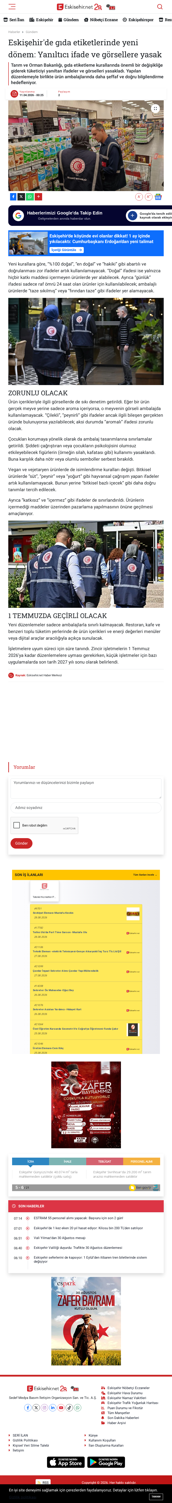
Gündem (71, 19)
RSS (45, 1483)
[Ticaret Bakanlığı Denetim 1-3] (86, 564)
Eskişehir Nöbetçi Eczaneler (129, 1388)
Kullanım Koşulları (102, 1440)
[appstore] (66, 1462)
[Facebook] (28, 1407)
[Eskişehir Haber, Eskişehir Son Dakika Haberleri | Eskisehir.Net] (86, 7)
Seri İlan (16, 19)
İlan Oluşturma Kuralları (106, 1445)
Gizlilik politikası (22, 1497)
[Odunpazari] (86, 1104)
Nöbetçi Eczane (103, 19)
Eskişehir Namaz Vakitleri (127, 1398)
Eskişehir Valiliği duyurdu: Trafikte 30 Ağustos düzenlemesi (78, 1248)
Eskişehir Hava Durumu (125, 1393)
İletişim (18, 1450)
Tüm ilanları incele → (145, 874)
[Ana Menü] (12, 6)
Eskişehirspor (140, 19)
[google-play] (106, 1462)
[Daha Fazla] (38, 196)
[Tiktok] (69, 1407)
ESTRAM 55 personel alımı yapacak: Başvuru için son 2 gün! (78, 1218)
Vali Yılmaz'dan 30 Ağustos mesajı (60, 1238)
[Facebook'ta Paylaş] (13, 196)
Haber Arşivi (117, 1423)
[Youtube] (61, 1407)
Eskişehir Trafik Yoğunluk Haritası (133, 1403)
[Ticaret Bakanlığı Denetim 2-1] (86, 341)
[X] (36, 1407)
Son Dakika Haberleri (123, 1418)
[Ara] (160, 6)
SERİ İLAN (20, 1435)
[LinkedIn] (52, 1407)
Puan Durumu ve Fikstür (125, 1408)
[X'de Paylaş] (21, 196)
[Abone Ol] (158, 196)
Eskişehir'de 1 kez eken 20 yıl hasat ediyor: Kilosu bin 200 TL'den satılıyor (88, 1228)
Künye (93, 1435)
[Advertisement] (89, 717)
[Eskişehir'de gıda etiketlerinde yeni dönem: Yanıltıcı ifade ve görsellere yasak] (86, 145)
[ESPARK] (86, 1321)
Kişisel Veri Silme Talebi (31, 1445)
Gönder (21, 843)
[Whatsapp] (77, 1407)
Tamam (156, 1496)
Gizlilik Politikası (25, 1440)
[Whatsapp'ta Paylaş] (30, 196)
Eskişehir (44, 19)
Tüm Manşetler (119, 1413)
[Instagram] (44, 1407)
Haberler (14, 32)
